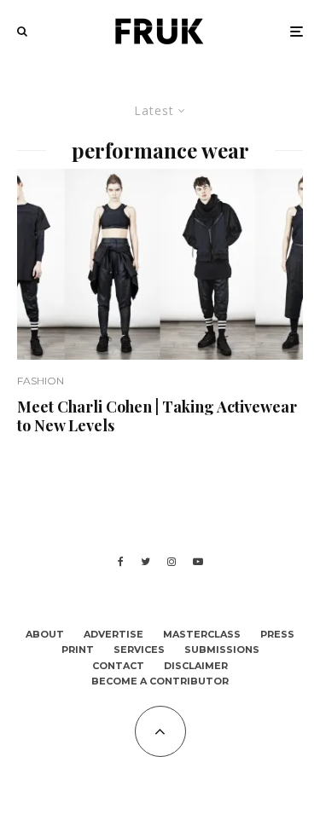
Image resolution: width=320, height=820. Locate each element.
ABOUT (45, 634)
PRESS (277, 634)
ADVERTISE (113, 634)
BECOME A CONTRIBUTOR (160, 681)
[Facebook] (120, 562)
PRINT (77, 649)
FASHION (40, 380)
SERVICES (139, 649)
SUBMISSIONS (221, 649)
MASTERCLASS (202, 634)
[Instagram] (171, 562)
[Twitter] (145, 562)
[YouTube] (198, 562)
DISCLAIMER (196, 666)
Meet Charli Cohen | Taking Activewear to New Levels (157, 416)
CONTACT (118, 666)
